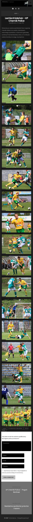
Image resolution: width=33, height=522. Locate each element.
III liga (4, 428)
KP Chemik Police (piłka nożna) (15, 428)
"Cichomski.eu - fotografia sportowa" (18, 518)
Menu (15, 13)
